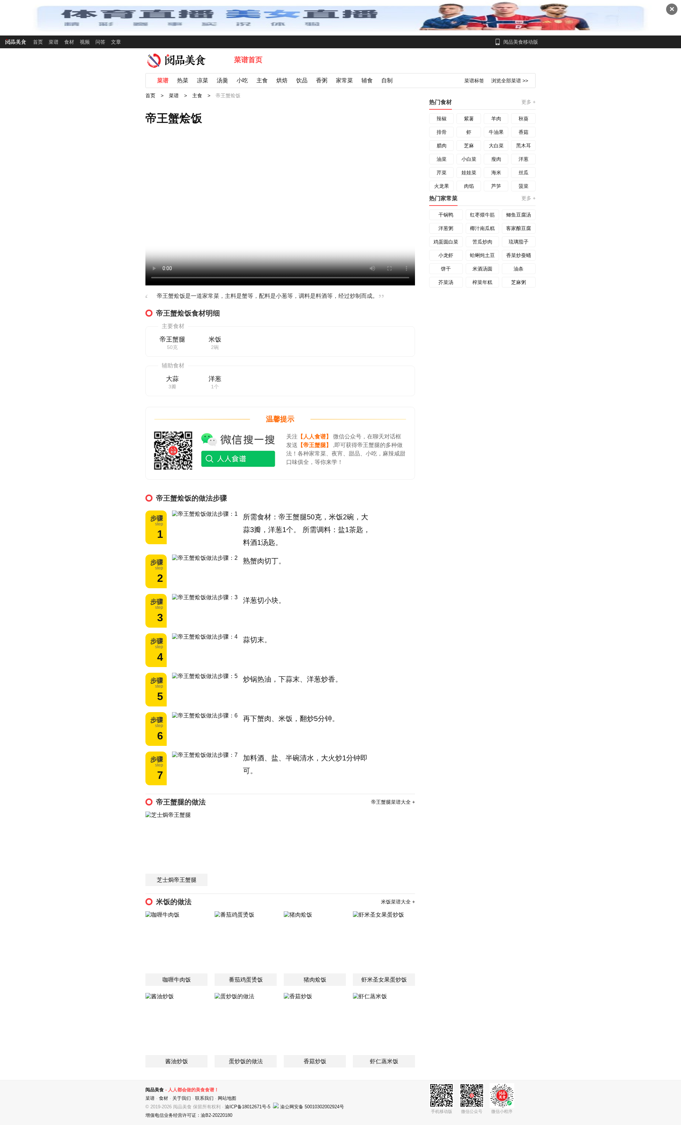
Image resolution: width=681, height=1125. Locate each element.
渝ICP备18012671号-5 (248, 1106)
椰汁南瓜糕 (482, 228)
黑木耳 (523, 145)
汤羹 (222, 80)
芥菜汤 (445, 282)
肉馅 (469, 186)
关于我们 (181, 1098)
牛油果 (496, 132)
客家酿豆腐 (518, 228)
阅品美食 (154, 1089)
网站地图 (227, 1098)
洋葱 (523, 159)
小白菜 (468, 159)
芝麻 (469, 145)
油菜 (442, 159)
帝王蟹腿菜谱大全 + (393, 802)
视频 (85, 42)
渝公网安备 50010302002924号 (312, 1106)
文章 (116, 42)
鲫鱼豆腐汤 (518, 215)
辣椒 (442, 118)
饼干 (446, 269)
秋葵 (523, 118)
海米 (496, 172)
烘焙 (282, 80)
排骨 (442, 132)
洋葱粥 (445, 228)
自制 (387, 80)
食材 (69, 42)
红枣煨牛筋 (482, 215)
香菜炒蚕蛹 (518, 255)
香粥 (321, 80)
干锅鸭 (445, 215)
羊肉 (496, 118)
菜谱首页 (248, 60)
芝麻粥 (518, 282)
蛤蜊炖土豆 (482, 255)
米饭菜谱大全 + (398, 902)
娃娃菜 (468, 172)
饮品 (302, 80)
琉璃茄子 (518, 242)
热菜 (182, 80)
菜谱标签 (474, 80)
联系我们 (204, 1098)
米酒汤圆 (482, 269)
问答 (100, 42)
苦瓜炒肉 (482, 242)
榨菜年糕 (482, 282)
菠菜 (523, 186)
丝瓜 (523, 172)
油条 (519, 269)
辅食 (367, 80)
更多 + (528, 102)
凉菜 (202, 80)
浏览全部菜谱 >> (509, 80)
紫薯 (469, 118)
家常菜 (344, 80)
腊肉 (442, 145)
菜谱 (54, 42)
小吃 (242, 80)
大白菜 (496, 145)
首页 (38, 42)
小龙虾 (445, 255)
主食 (262, 80)
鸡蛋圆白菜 (445, 242)
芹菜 (442, 172)
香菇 (523, 132)
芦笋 (496, 186)
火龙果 (441, 186)
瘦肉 (496, 159)
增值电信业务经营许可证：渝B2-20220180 (188, 1115)
